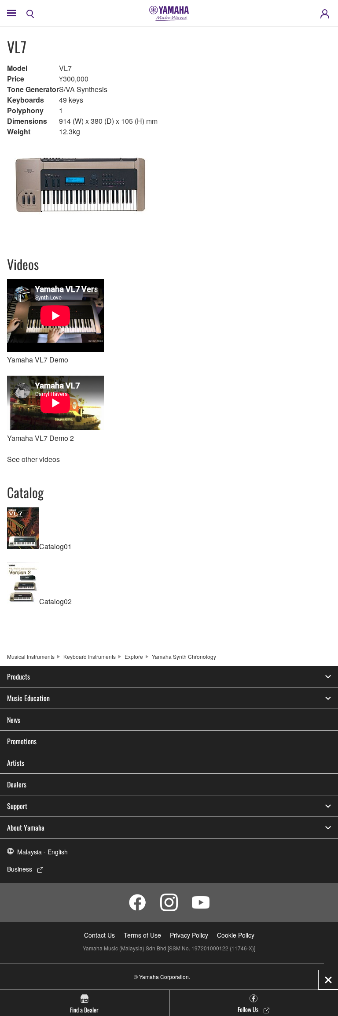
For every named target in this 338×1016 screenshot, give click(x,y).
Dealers (16, 784)
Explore (134, 656)
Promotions (22, 741)
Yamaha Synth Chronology (184, 656)
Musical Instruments (31, 656)
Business (19, 869)
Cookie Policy (235, 935)
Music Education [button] (28, 698)
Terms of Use (142, 935)
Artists (15, 762)
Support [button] (17, 806)
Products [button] (18, 676)
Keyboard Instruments (89, 656)
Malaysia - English (42, 851)
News (13, 719)
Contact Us (99, 935)
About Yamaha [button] (25, 827)
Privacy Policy (189, 935)
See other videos (33, 459)
